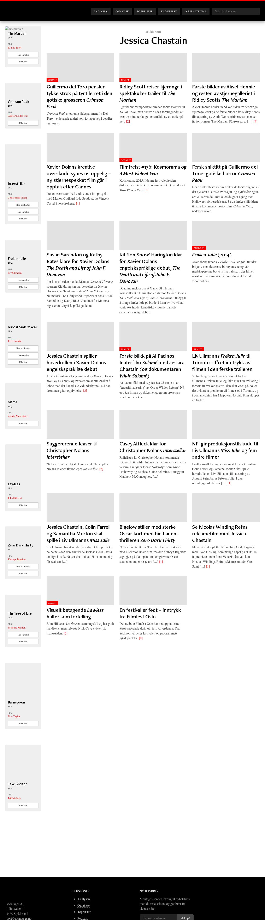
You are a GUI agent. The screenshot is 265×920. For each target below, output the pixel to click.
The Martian (17, 33)
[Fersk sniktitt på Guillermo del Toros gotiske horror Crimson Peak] (226, 147)
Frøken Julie (17, 258)
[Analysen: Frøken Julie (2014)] (226, 235)
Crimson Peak (18, 101)
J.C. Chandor (15, 341)
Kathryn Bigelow (17, 559)
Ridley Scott (14, 47)
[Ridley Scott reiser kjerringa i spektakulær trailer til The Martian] (153, 67)
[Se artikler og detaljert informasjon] (23, 697)
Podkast (126, 160)
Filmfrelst (169, 11)
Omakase (122, 11)
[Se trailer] (14, 29)
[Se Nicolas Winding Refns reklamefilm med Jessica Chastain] (226, 507)
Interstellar (16, 183)
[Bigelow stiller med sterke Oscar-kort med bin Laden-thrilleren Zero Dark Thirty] (153, 507)
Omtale (52, 80)
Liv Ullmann (15, 273)
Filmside (23, 61)
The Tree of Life (20, 613)
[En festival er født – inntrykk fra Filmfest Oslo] (153, 590)
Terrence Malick (16, 627)
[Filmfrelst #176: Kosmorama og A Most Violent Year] (153, 147)
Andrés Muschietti (18, 416)
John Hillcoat (15, 498)
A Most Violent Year (22, 327)
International (195, 11)
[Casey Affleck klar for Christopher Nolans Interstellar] (153, 424)
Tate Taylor (14, 716)
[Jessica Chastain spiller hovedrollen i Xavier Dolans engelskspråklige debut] (80, 336)
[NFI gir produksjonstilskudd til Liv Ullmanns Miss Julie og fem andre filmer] (226, 424)
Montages (12, 8)
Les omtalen (23, 54)
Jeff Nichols (14, 798)
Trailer (125, 80)
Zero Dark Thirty (20, 545)
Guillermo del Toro (18, 116)
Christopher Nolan (17, 197)
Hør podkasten (23, 204)
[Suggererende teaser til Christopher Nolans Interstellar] (80, 424)
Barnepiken (16, 702)
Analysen (100, 11)
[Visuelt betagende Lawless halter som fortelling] (80, 590)
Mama (12, 402)
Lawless (14, 484)
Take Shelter (17, 784)
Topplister (145, 11)
